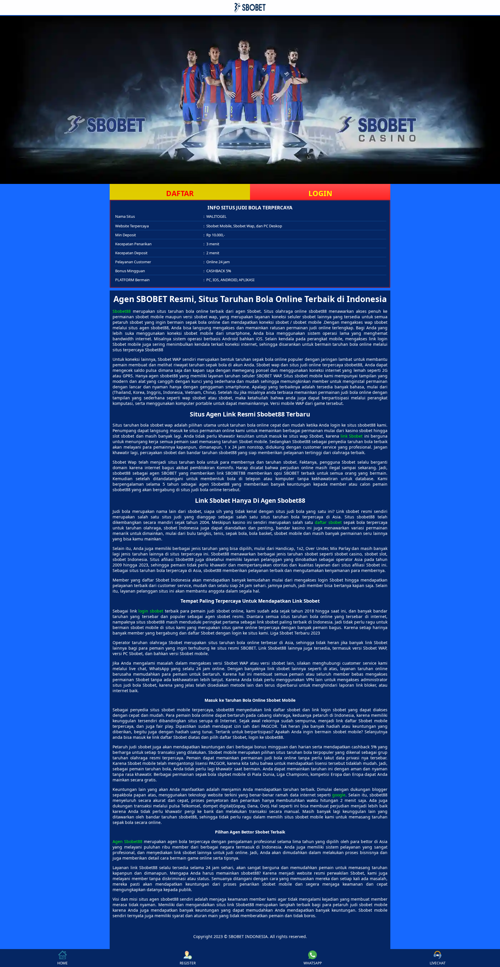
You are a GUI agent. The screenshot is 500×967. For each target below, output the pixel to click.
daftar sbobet (328, 522)
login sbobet (150, 611)
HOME (62, 963)
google (338, 795)
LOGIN (320, 193)
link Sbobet (352, 436)
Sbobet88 (122, 311)
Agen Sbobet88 (127, 841)
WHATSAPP (313, 963)
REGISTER (188, 963)
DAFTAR (180, 193)
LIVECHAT (438, 963)
